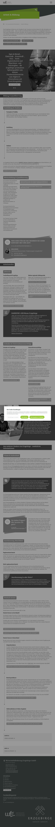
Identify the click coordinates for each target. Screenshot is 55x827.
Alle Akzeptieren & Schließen (36, 417)
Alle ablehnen (24, 417)
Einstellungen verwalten (13, 417)
